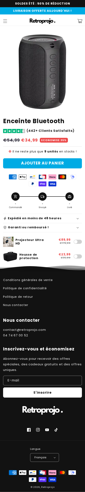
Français (40, 457)
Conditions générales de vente (28, 280)
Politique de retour (18, 297)
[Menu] (5, 21)
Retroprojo (47, 487)
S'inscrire (42, 392)
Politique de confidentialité (25, 288)
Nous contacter (15, 305)
